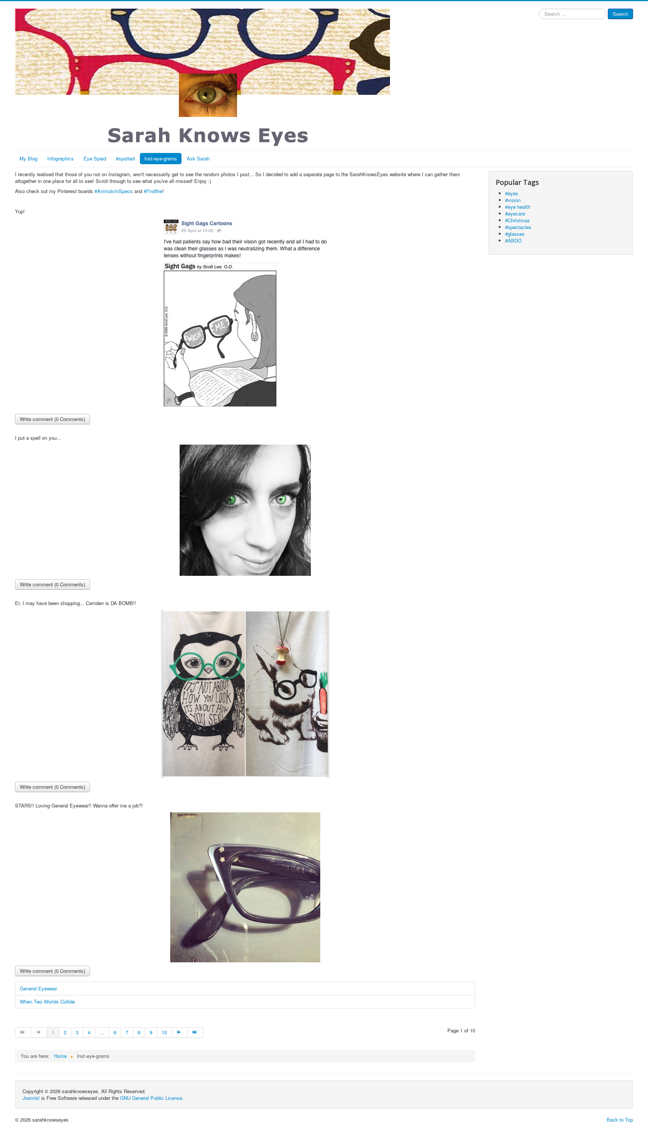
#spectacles (518, 227)
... (102, 1032)
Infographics (60, 158)
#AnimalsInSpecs (113, 191)
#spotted (125, 158)
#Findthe (153, 191)
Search (620, 13)
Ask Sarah (198, 158)
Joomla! (31, 1097)
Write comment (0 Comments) (52, 418)
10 (164, 1032)
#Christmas (517, 220)
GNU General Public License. (152, 1097)
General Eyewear (38, 988)
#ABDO (513, 240)
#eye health (517, 206)
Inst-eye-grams (160, 158)
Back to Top (620, 1119)
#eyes (511, 193)
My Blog (29, 158)
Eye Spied (95, 158)
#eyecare (515, 213)
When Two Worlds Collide (47, 1001)
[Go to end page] (195, 1032)
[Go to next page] (180, 1032)
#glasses (515, 233)
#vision (512, 200)
